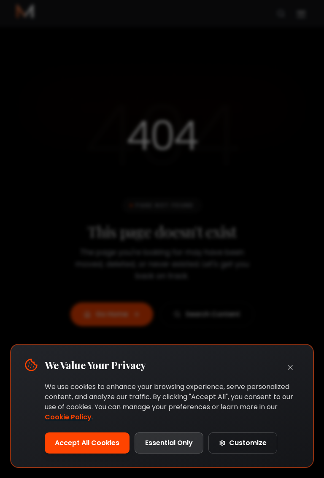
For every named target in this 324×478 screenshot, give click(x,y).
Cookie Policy (68, 417)
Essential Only (169, 443)
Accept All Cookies (87, 443)
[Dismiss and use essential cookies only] (290, 367)
